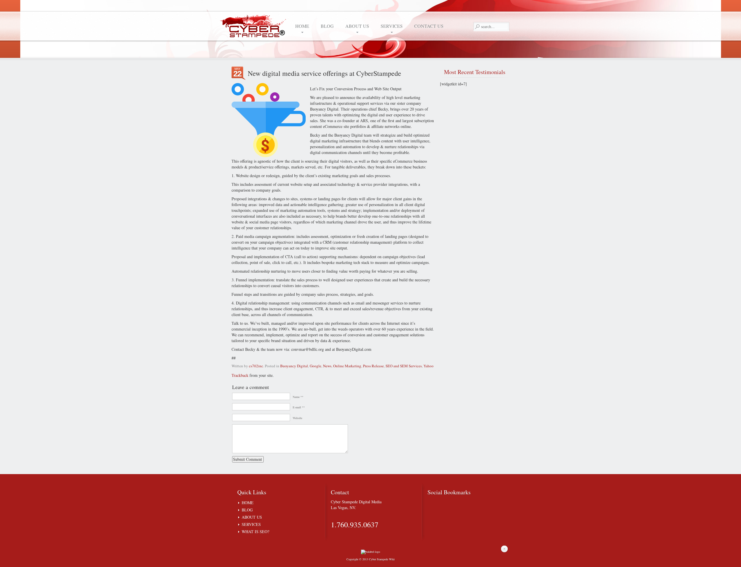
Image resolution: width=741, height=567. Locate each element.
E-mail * (298, 407)
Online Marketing (347, 365)
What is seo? (255, 531)
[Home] (254, 25)
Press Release (373, 365)
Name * (297, 397)
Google (315, 365)
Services (251, 524)
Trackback (240, 375)
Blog (247, 510)
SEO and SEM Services (404, 365)
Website (297, 418)
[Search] (477, 26)
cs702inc (256, 365)
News (327, 365)
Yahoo (428, 365)
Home (248, 502)
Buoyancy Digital (294, 365)
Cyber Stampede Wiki (382, 559)
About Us (252, 517)
